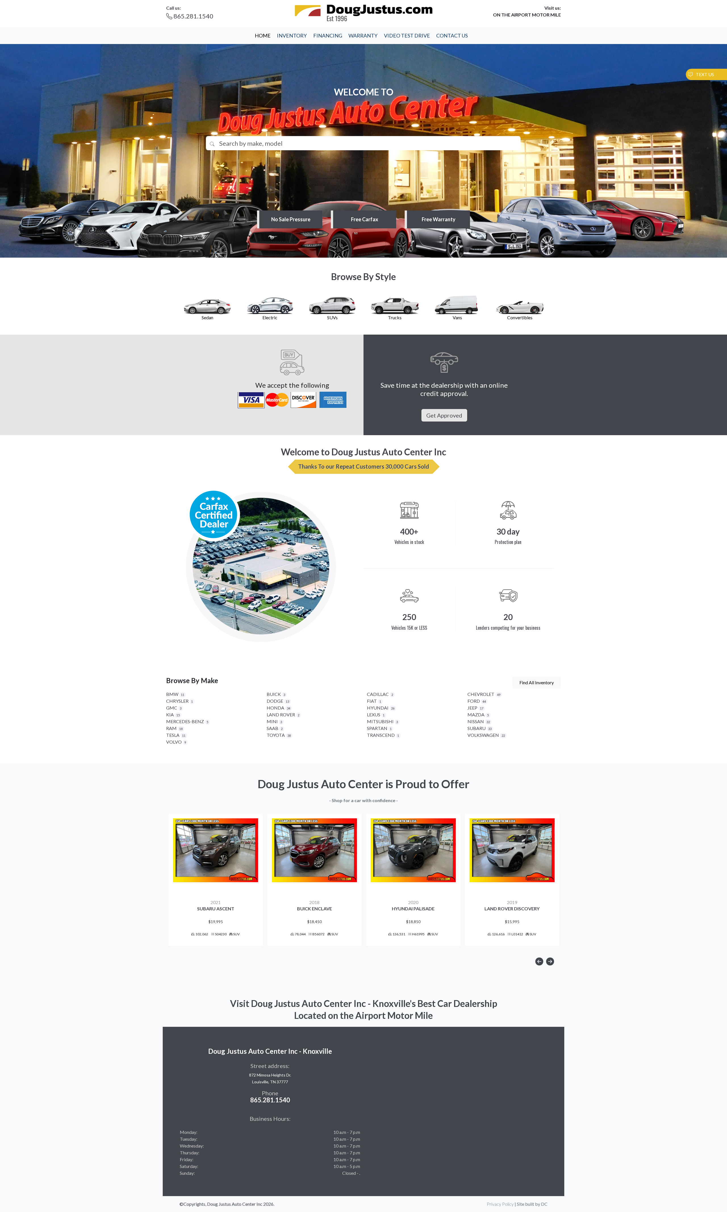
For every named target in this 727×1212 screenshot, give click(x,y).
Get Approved (444, 415)
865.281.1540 (192, 16)
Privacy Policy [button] (500, 1204)
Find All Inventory (536, 682)
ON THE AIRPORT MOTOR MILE (527, 14)
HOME (263, 35)
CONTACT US (452, 35)
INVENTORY (292, 35)
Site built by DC (532, 1204)
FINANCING (327, 35)
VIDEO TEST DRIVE (407, 35)
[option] (215, 880)
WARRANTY (362, 35)
